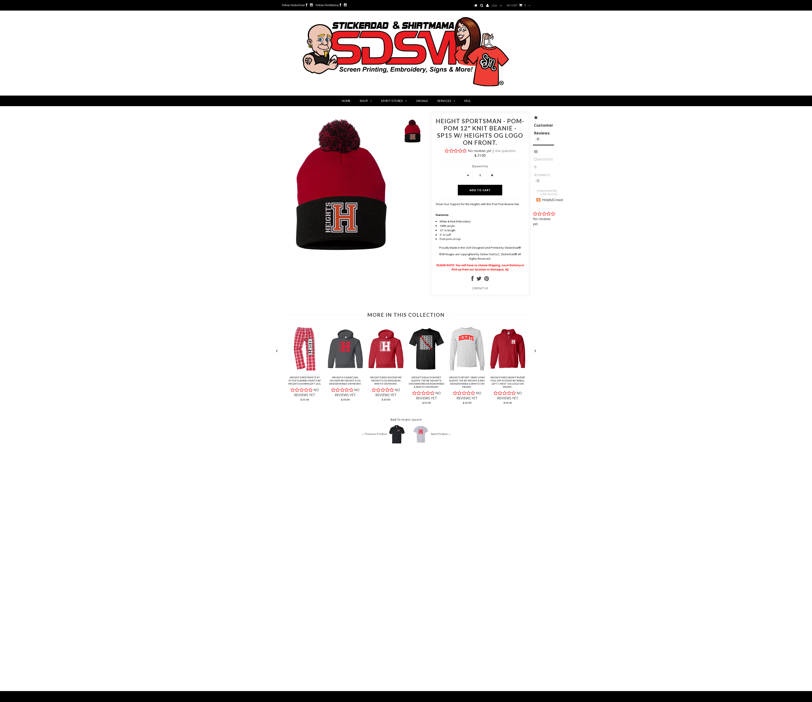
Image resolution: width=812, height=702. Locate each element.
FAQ (467, 101)
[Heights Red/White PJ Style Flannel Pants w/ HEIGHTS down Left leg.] (304, 372)
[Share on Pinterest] (486, 279)
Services (444, 101)
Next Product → (441, 434)
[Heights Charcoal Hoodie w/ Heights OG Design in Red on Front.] (345, 372)
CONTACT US (480, 288)
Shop (364, 101)
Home (346, 101)
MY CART (516, 5)
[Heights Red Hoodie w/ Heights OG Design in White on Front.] (386, 372)
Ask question (505, 150)
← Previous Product (374, 434)
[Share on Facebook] (472, 279)
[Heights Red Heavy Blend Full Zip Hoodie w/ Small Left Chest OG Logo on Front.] (507, 372)
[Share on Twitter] (478, 279)
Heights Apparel (411, 419)
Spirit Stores (392, 101)
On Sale (422, 101)
